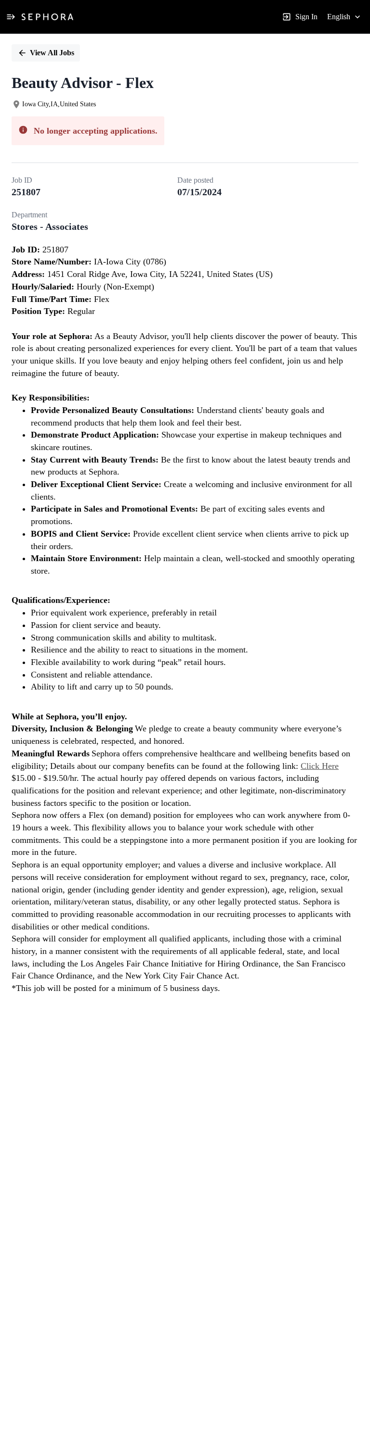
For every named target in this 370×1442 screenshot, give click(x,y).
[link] (47, 17)
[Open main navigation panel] (10, 17)
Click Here (320, 766)
